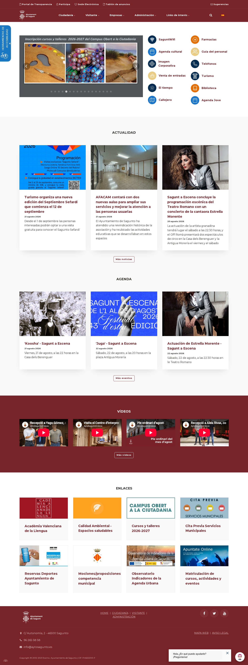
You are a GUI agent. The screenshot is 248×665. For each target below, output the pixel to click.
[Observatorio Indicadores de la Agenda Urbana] (151, 555)
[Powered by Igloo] (5, 660)
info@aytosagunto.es (38, 647)
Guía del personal (214, 51)
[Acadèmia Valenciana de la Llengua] (44, 508)
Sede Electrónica (88, 4)
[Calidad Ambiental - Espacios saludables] (97, 508)
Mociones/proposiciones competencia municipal (99, 578)
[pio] (81, 66)
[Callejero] (152, 100)
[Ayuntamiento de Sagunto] (27, 15)
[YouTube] (224, 613)
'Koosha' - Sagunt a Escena (47, 343)
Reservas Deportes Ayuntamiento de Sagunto (41, 578)
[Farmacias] (195, 39)
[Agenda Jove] (195, 100)
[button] (211, 15)
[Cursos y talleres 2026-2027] (151, 508)
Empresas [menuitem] (116, 15)
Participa (64, 4)
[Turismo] (195, 76)
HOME (104, 613)
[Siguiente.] (136, 66)
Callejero (165, 100)
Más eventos (124, 378)
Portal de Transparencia (36, 4)
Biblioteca (209, 88)
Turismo (208, 76)
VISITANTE (138, 613)
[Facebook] (204, 613)
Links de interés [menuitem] (177, 15)
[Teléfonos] (195, 64)
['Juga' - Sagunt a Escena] (124, 315)
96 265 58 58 (32, 640)
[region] (81, 66)
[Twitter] (214, 613)
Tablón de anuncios (117, 4)
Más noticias (124, 259)
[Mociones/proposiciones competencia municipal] (97, 555)
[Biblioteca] (195, 88)
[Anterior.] (26, 66)
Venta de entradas (172, 75)
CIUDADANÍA (120, 613)
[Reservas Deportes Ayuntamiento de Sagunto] (44, 555)
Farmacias (209, 39)
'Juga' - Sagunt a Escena (116, 343)
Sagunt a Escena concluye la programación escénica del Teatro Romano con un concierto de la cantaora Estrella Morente (195, 207)
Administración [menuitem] (145, 15)
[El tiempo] (152, 88)
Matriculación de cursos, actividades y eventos (203, 578)
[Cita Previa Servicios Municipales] (204, 508)
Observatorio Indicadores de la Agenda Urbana (146, 578)
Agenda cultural (170, 51)
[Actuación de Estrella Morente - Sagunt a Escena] (195, 315)
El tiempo (166, 87)
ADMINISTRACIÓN (124, 616)
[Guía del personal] (195, 52)
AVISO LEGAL (220, 632)
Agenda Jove (211, 100)
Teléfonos (209, 63)
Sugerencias (221, 4)
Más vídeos (124, 455)
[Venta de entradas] (152, 75)
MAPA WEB (201, 632)
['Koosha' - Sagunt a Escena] (52, 315)
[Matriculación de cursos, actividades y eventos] (204, 555)
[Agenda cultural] (152, 52)
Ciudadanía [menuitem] (66, 15)
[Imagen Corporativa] (152, 64)
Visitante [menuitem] (92, 15)
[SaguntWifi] (152, 39)
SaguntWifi (167, 39)
